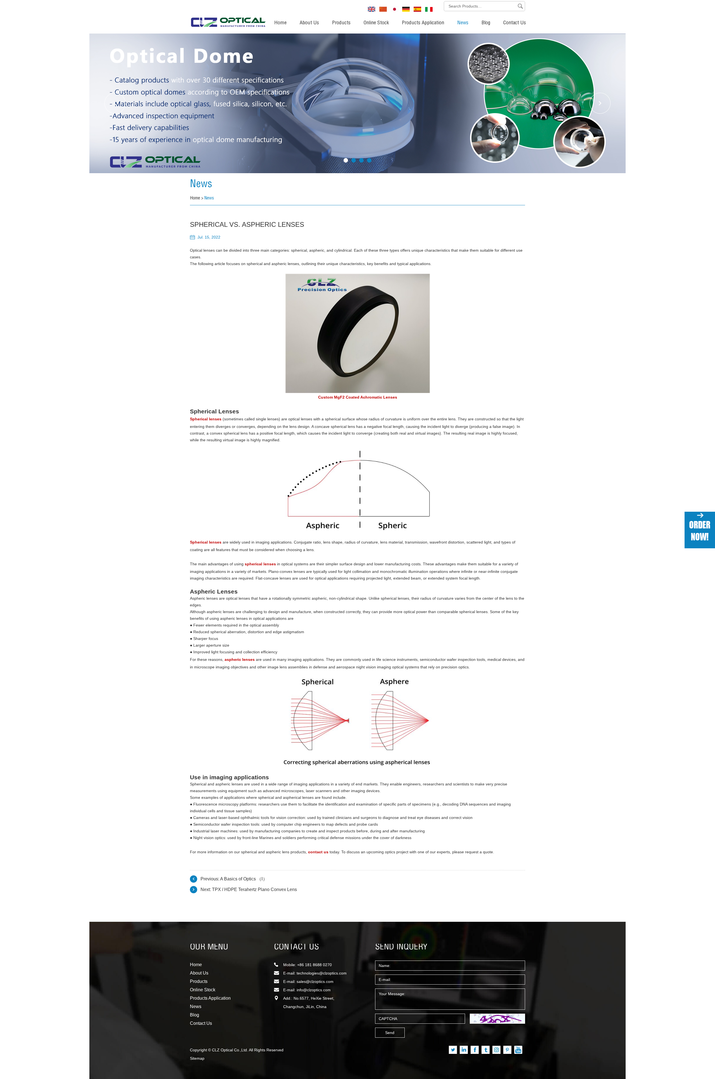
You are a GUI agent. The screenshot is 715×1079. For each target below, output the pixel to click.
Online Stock (376, 23)
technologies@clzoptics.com (322, 973)
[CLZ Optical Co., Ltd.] (228, 15)
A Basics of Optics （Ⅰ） (243, 878)
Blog (486, 23)
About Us (309, 23)
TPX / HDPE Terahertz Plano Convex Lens (254, 889)
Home (280, 23)
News (462, 23)
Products (341, 23)
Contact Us (514, 23)
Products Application (423, 23)
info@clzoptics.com (314, 990)
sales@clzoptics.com (315, 981)
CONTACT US (296, 947)
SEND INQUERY (401, 947)
